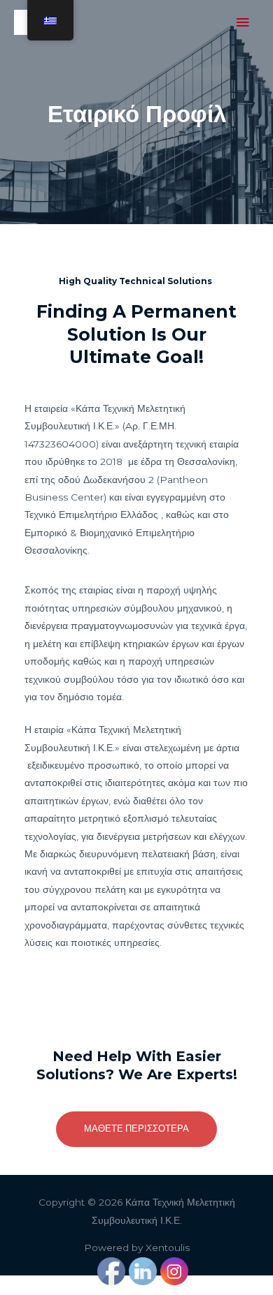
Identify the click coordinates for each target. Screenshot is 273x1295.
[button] (136, 1128)
